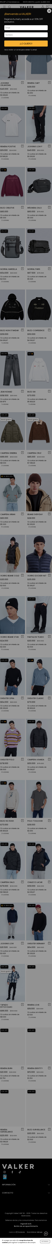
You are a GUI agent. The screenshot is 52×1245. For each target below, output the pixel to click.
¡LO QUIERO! (26, 43)
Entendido (45, 1241)
